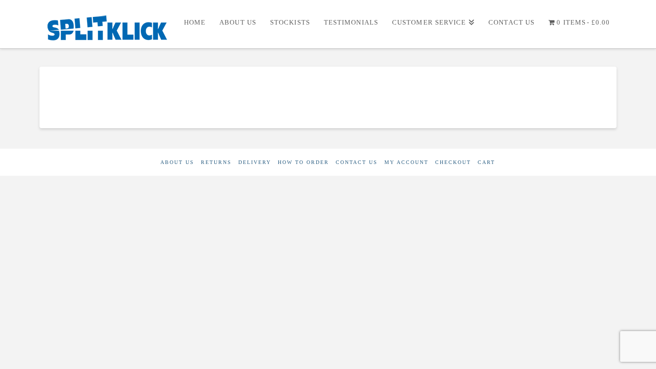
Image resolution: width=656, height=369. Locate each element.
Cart (486, 162)
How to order (303, 162)
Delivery (254, 162)
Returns (216, 162)
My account (406, 162)
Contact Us (357, 162)
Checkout (453, 162)
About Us (177, 162)
